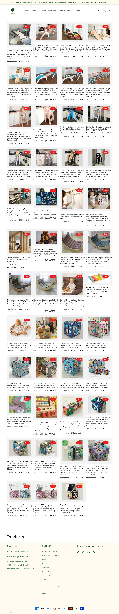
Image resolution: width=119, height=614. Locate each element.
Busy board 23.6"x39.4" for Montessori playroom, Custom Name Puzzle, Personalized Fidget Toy (46, 213)
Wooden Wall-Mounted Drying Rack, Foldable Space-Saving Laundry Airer (72, 216)
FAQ (44, 559)
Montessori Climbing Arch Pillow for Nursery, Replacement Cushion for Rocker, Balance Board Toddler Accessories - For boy (99, 260)
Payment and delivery (50, 551)
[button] (34, 10)
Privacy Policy (47, 572)
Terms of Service (48, 576)
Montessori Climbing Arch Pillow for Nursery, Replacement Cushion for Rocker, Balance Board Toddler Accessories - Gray (20, 303)
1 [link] (53, 527)
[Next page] (65, 527)
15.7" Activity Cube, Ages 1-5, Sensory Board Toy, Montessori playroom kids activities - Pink (97, 345)
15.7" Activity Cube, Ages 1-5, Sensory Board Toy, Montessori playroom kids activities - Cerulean (72, 385)
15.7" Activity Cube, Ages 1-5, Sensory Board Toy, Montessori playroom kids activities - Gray (18, 385)
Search (44, 563)
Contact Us (46, 568)
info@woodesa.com (21, 557)
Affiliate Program (48, 580)
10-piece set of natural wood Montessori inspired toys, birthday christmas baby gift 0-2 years (19, 345)
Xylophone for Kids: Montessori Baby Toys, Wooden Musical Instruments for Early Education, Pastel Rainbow (97, 290)
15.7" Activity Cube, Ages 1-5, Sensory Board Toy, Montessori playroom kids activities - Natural (45, 345)
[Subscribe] (77, 593)
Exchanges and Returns (50, 555)
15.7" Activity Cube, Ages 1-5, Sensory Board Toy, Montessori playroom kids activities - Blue (70, 345)
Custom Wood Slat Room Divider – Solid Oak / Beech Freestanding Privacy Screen (19, 259)
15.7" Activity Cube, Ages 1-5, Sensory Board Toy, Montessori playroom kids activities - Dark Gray (46, 385)
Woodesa (15, 613)
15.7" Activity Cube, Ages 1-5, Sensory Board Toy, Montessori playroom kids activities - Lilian (97, 385)
